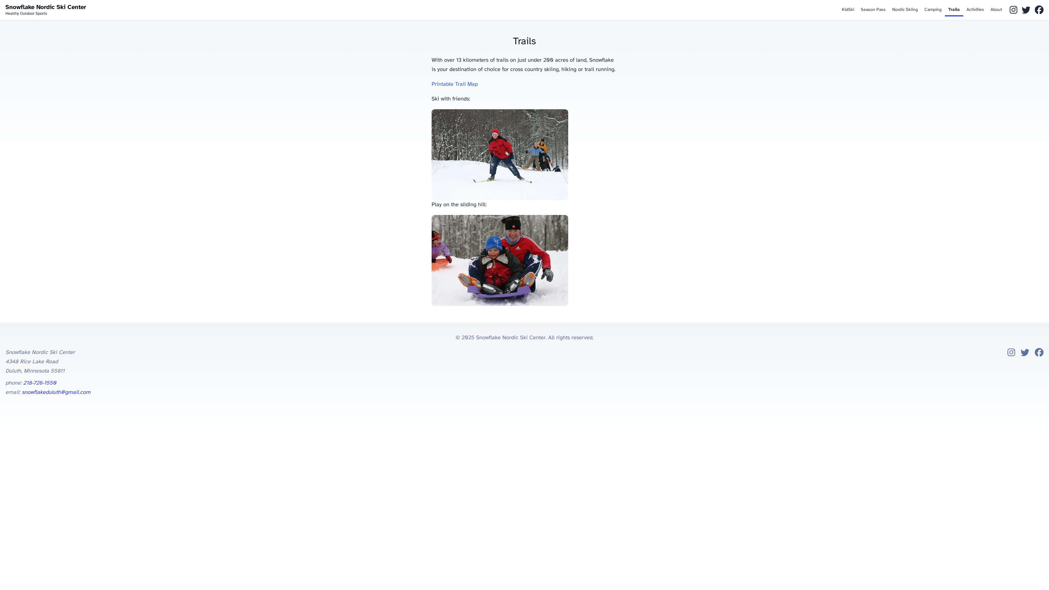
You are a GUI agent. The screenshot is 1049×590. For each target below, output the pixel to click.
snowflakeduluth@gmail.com (56, 392)
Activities (975, 9)
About (996, 9)
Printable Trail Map (455, 84)
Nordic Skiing (905, 9)
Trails (954, 9)
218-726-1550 (39, 383)
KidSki (848, 9)
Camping (933, 9)
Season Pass (873, 9)
